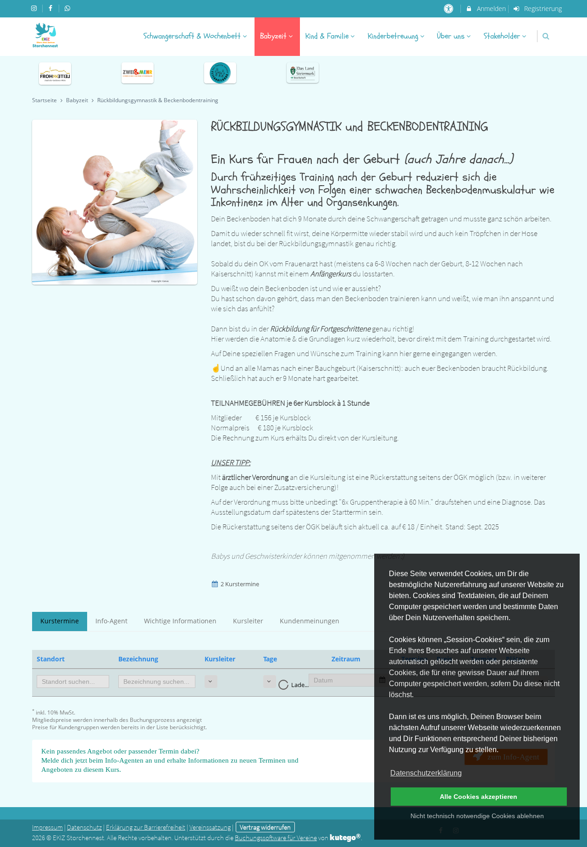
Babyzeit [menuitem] (273, 36)
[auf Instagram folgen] (35, 8)
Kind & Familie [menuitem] (327, 36)
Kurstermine (59, 620)
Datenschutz (84, 827)
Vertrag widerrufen (265, 827)
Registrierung (542, 8)
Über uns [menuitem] (451, 36)
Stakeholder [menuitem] (502, 36)
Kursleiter (248, 620)
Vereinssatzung (210, 827)
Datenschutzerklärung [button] (426, 773)
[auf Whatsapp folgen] (68, 8)
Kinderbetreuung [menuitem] (393, 36)
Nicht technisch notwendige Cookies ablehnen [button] (477, 816)
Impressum (47, 827)
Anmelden (490, 8)
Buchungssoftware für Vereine (276, 837)
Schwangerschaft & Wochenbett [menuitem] (192, 36)
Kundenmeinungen (309, 620)
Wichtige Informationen (180, 620)
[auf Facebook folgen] (52, 8)
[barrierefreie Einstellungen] (449, 8)
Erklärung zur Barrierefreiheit (145, 827)
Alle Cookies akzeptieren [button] (478, 796)
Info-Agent (111, 620)
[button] (546, 36)
